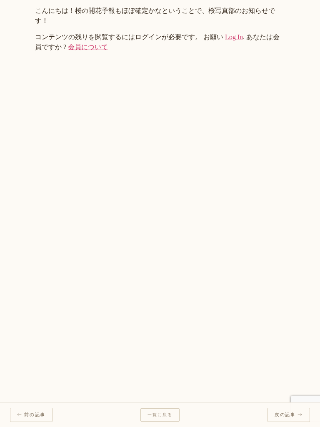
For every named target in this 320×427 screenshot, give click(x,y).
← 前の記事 (31, 414)
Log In (234, 36)
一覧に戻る (160, 415)
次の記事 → (289, 414)
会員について (88, 46)
